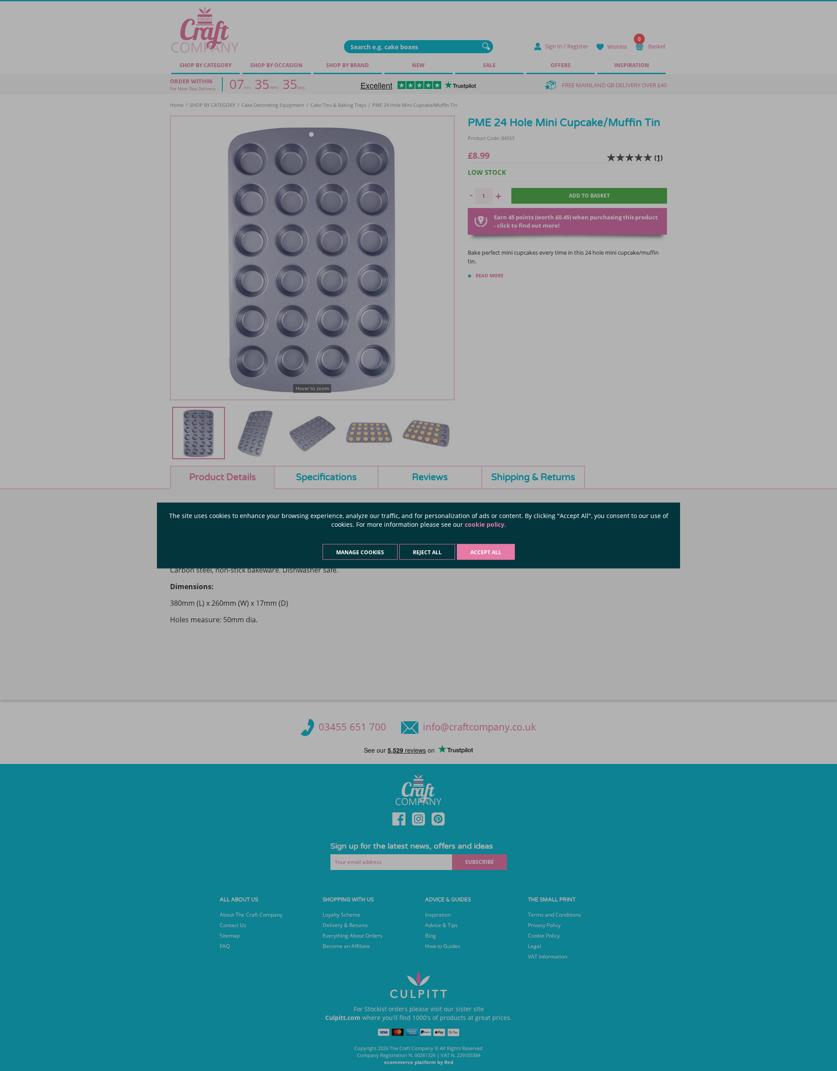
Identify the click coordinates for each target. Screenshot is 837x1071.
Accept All (485, 552)
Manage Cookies (360, 552)
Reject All (427, 552)
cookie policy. (485, 524)
